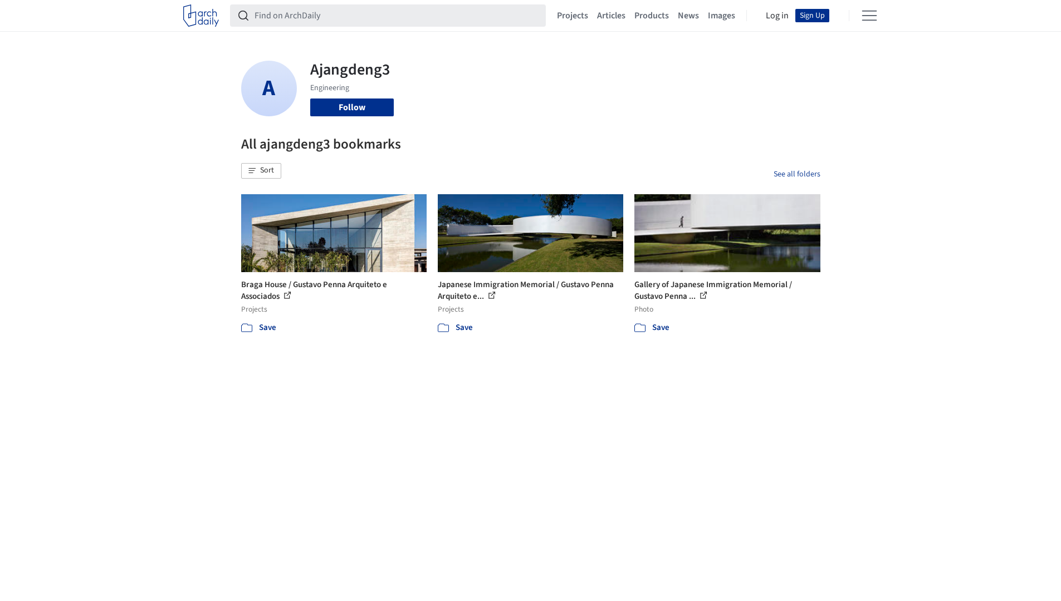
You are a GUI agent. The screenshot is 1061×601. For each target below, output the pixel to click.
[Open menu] (869, 15)
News (688, 15)
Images (721, 15)
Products (651, 15)
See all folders (797, 174)
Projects (572, 15)
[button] (261, 171)
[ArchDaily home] (201, 15)
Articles (611, 15)
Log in (777, 15)
